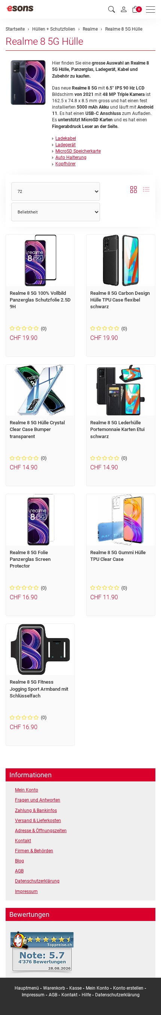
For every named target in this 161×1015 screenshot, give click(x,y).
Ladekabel (65, 138)
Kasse (75, 988)
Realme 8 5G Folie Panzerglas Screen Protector (30, 559)
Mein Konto (26, 790)
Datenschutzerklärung (37, 881)
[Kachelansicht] (133, 189)
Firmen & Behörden (34, 850)
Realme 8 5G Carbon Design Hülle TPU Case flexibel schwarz (120, 300)
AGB (19, 871)
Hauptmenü (27, 988)
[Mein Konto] (123, 9)
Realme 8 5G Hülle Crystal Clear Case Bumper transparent (37, 429)
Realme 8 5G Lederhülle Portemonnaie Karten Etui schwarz (117, 429)
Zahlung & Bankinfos (36, 810)
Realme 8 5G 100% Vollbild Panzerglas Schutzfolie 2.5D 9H (40, 300)
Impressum (26, 891)
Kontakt (23, 840)
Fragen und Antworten (37, 800)
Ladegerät (65, 144)
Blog (19, 860)
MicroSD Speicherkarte (78, 151)
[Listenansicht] (146, 189)
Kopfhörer (65, 163)
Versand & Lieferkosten (38, 820)
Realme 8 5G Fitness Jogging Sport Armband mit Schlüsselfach (39, 689)
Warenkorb (54, 988)
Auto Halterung (70, 157)
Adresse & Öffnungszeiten (41, 830)
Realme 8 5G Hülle (44, 41)
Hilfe (86, 994)
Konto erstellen (128, 988)
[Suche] (111, 9)
